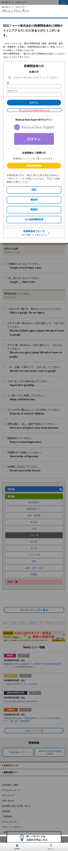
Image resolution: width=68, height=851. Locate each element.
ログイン (50, 849)
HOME (17, 849)
